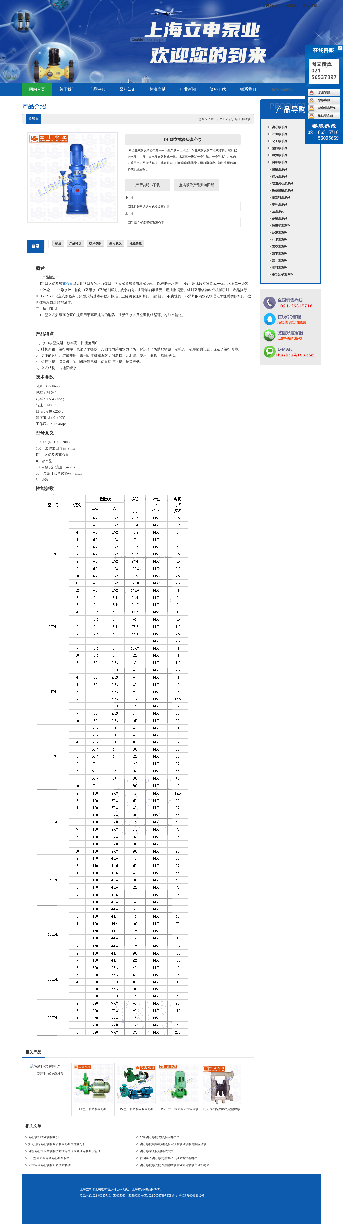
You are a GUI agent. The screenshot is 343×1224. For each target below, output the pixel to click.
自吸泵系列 (279, 162)
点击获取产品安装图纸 (196, 185)
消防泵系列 (279, 148)
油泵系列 (278, 211)
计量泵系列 (279, 134)
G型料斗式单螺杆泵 (50, 1073)
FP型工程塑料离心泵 (93, 1109)
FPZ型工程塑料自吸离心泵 (136, 1109)
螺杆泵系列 (279, 204)
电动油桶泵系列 (282, 274)
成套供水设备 (327, 108)
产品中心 (97, 89)
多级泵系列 (279, 218)
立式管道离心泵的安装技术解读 (49, 1165)
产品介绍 (232, 119)
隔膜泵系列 (279, 169)
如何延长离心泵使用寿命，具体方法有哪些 (168, 1158)
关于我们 (67, 89)
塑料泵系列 (279, 267)
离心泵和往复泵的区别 (43, 1137)
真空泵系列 (279, 246)
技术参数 (95, 243)
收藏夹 (291, 6)
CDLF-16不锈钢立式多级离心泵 (149, 206)
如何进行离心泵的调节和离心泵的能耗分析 (57, 1144)
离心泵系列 (279, 127)
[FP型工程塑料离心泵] (93, 1103)
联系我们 (248, 89)
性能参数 (136, 243)
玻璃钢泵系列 (281, 225)
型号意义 (115, 243)
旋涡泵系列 (279, 232)
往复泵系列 (279, 239)
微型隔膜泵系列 (282, 190)
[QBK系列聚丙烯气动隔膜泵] (222, 1103)
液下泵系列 (279, 253)
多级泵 (245, 119)
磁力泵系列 (279, 155)
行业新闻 (188, 89)
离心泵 (67, 284)
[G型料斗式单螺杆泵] (45, 1066)
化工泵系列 (279, 141)
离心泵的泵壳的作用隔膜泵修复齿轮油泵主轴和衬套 (174, 1165)
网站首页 (310, 6)
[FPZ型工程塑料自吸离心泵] (136, 1103)
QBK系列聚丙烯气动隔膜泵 (221, 1109)
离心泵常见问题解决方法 (156, 1151)
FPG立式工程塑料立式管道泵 (178, 1109)
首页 (220, 119)
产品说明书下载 (147, 185)
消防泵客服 (325, 116)
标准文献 (158, 89)
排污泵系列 (279, 176)
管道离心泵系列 (282, 183)
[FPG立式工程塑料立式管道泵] (179, 1103)
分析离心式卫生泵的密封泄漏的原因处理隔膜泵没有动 (64, 1151)
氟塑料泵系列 (281, 197)
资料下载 (218, 89)
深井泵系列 (279, 260)
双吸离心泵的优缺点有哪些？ (159, 1137)
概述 (58, 243)
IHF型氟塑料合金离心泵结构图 (49, 1158)
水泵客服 (324, 92)
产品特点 (75, 243)
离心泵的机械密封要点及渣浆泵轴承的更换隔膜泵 (173, 1144)
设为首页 (273, 6)
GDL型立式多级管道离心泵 (146, 223)
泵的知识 (128, 89)
